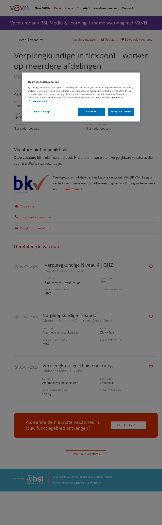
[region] (81, 97)
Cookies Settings (41, 112)
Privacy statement (38, 101)
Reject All (91, 112)
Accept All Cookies (121, 112)
